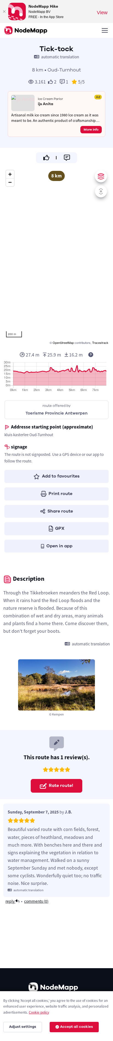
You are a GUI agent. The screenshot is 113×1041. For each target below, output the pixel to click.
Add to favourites (61, 476)
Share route (60, 511)
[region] (56, 257)
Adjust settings (22, 1026)
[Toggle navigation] (104, 30)
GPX (59, 528)
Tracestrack (100, 342)
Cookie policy (39, 1012)
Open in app (59, 546)
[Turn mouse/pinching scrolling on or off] (101, 191)
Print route (60, 494)
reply (10, 901)
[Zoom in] (10, 174)
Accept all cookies (76, 1026)
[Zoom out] (10, 182)
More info (91, 129)
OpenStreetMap (63, 342)
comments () (36, 901)
